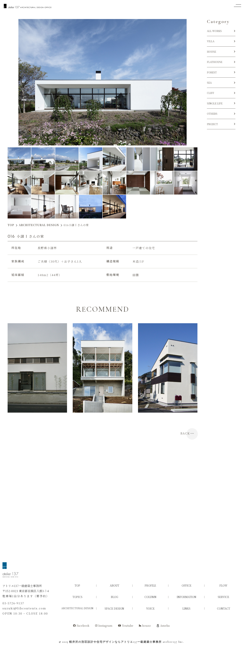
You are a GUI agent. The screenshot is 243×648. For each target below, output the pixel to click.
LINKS (186, 608)
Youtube (127, 625)
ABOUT (114, 585)
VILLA (210, 41)
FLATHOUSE (214, 62)
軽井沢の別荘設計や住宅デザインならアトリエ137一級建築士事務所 (115, 641)
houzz (146, 625)
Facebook (83, 625)
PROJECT (212, 124)
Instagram (105, 625)
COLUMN (150, 597)
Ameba (165, 625)
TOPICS (77, 597)
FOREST (212, 72)
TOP (77, 585)
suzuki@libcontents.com (24, 608)
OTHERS (212, 113)
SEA (209, 82)
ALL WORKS (214, 31)
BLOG (114, 597)
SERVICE (223, 597)
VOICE (150, 608)
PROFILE (150, 585)
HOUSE (213, 51)
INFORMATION (186, 597)
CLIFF (210, 93)
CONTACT (223, 608)
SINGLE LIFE (214, 103)
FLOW (223, 585)
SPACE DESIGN (114, 608)
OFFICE (186, 585)
